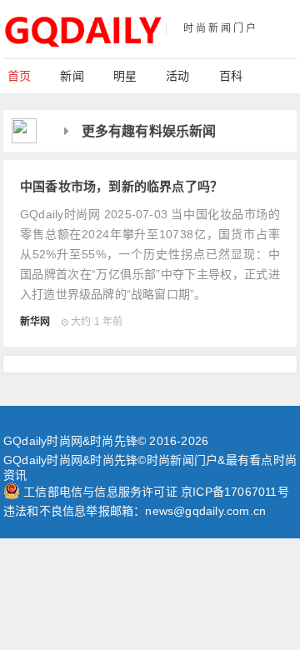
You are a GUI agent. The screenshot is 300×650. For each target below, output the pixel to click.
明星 (125, 75)
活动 (177, 75)
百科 (230, 75)
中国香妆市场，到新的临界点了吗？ (121, 186)
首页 (19, 75)
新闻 (71, 75)
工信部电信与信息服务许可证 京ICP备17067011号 (156, 491)
